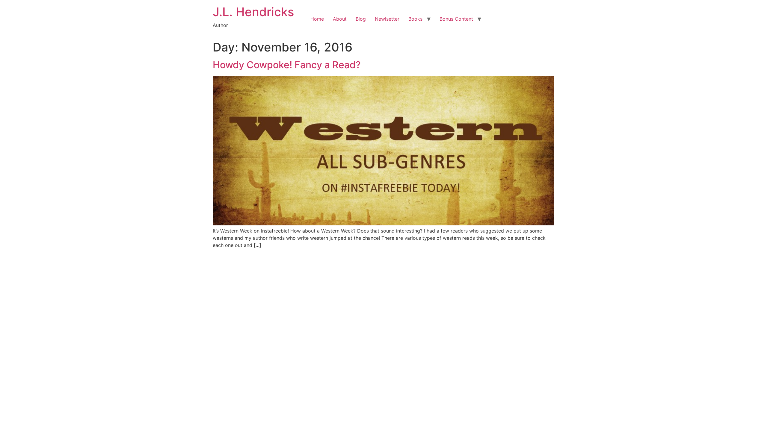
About (340, 19)
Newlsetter (387, 19)
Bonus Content (456, 19)
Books (415, 19)
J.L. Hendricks (253, 11)
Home (317, 19)
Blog (361, 19)
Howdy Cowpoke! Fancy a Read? (287, 65)
